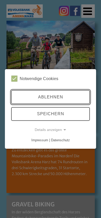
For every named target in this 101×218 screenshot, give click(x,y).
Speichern (50, 114)
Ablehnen (50, 97)
